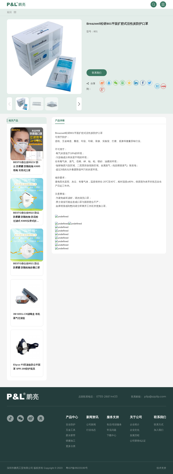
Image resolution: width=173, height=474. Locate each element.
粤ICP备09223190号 (77, 468)
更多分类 (70, 446)
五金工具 (70, 430)
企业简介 (134, 424)
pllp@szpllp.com (155, 396)
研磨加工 (70, 440)
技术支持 (161, 468)
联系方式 (158, 424)
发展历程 (134, 435)
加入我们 (158, 430)
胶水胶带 (70, 435)
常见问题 (111, 430)
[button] (79, 103)
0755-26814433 (107, 396)
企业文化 (134, 430)
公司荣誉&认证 (138, 440)
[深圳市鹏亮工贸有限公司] (16, 4)
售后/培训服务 (114, 424)
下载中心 (111, 435)
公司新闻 (91, 424)
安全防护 (70, 424)
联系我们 (96, 72)
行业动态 (91, 430)
